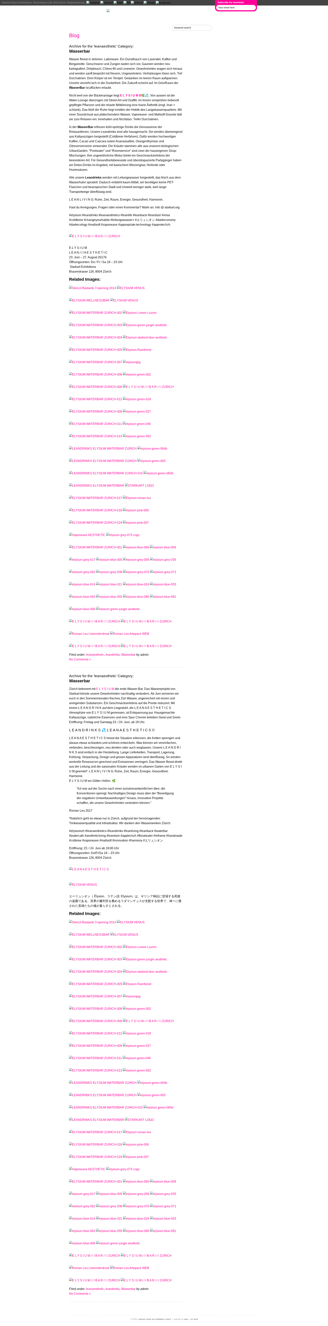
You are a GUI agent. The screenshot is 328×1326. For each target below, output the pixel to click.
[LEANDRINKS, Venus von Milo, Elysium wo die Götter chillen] (96, 510)
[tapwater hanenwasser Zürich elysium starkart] (95, 646)
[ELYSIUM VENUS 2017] (131, 288)
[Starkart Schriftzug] (96, 411)
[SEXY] (96, 386)
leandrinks (113, 654)
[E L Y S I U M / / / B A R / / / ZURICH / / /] (145, 325)
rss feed (194, 1319)
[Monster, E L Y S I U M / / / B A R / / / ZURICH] (95, 621)
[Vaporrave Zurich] (96, 374)
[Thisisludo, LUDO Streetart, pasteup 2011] (96, 325)
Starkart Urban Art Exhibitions (17, 3)
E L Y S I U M (105, 688)
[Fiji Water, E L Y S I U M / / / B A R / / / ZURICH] (146, 621)
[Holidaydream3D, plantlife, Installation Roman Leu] (96, 423)
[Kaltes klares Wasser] (96, 312)
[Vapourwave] (96, 337)
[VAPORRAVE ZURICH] (96, 362)
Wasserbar (79, 51)
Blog (74, 35)
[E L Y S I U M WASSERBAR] (96, 399)
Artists (76, 19)
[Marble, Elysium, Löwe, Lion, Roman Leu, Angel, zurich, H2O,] (136, 572)
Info (73, 27)
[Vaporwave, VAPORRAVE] (96, 349)
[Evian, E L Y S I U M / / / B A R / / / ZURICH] (118, 609)
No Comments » (80, 659)
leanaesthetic (95, 654)
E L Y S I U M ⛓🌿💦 (134, 95)
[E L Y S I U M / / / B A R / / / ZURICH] (140, 312)
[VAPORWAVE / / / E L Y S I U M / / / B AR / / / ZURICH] (146, 646)
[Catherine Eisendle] (96, 436)
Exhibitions (81, 11)
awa (186, 1319)
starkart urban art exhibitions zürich (154, 1319)
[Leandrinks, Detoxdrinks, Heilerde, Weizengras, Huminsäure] (103, 448)
